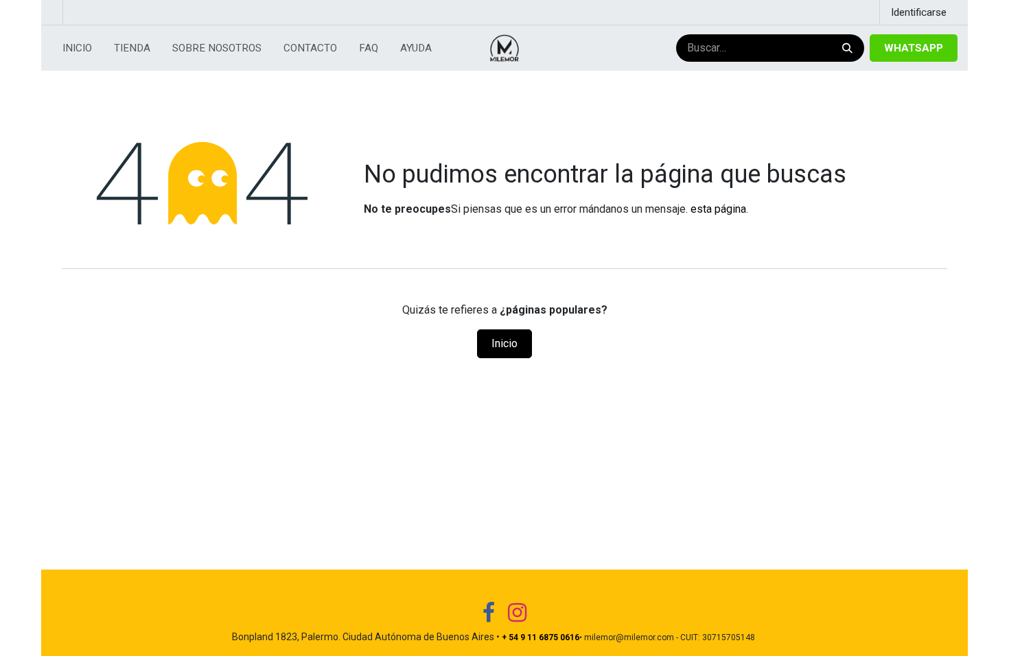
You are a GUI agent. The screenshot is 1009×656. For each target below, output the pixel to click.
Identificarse (919, 12)
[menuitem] (77, 48)
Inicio (504, 343)
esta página (718, 208)
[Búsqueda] (846, 48)
